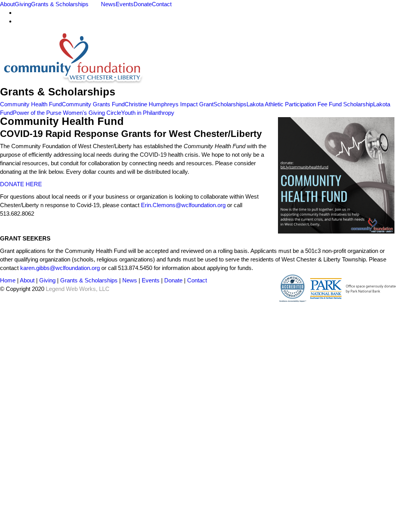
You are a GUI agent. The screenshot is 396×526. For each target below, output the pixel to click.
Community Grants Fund (93, 104)
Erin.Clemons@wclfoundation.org (183, 205)
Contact (162, 4)
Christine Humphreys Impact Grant (169, 104)
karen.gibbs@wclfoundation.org (60, 268)
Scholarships (230, 104)
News (108, 4)
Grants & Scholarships (60, 4)
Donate (143, 4)
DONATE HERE (21, 184)
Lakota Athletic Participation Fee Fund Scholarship (310, 104)
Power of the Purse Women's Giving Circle (67, 112)
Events (125, 4)
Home (8, 280)
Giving (23, 4)
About (7, 4)
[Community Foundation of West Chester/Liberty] (72, 79)
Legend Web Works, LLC (77, 288)
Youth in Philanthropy (147, 112)
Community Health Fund (31, 104)
